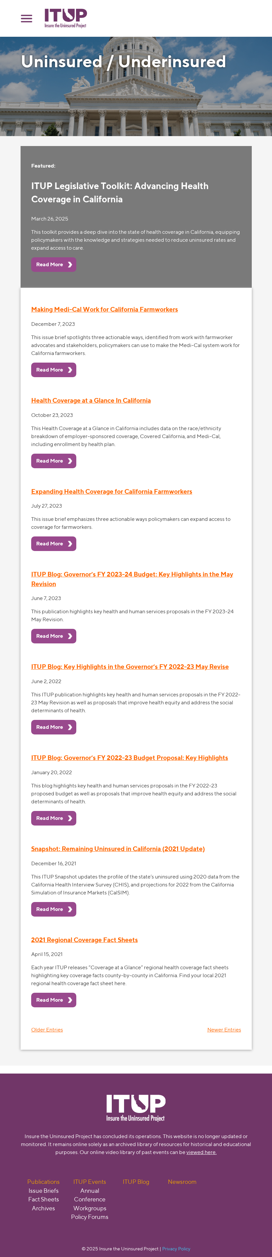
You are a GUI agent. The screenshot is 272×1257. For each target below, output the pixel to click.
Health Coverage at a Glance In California (91, 400)
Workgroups (89, 1208)
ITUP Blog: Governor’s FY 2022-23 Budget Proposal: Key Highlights (129, 757)
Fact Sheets (43, 1199)
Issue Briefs (44, 1190)
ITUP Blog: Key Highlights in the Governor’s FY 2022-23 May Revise (130, 666)
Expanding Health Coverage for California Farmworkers (111, 491)
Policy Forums (89, 1216)
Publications (43, 1181)
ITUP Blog (136, 1181)
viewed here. (201, 1152)
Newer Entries (224, 1030)
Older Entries (47, 1030)
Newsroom (182, 1181)
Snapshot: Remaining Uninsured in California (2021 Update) (118, 848)
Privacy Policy (176, 1248)
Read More (49, 264)
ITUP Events (89, 1181)
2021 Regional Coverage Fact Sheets (84, 939)
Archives (43, 1208)
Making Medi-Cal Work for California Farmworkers (104, 309)
